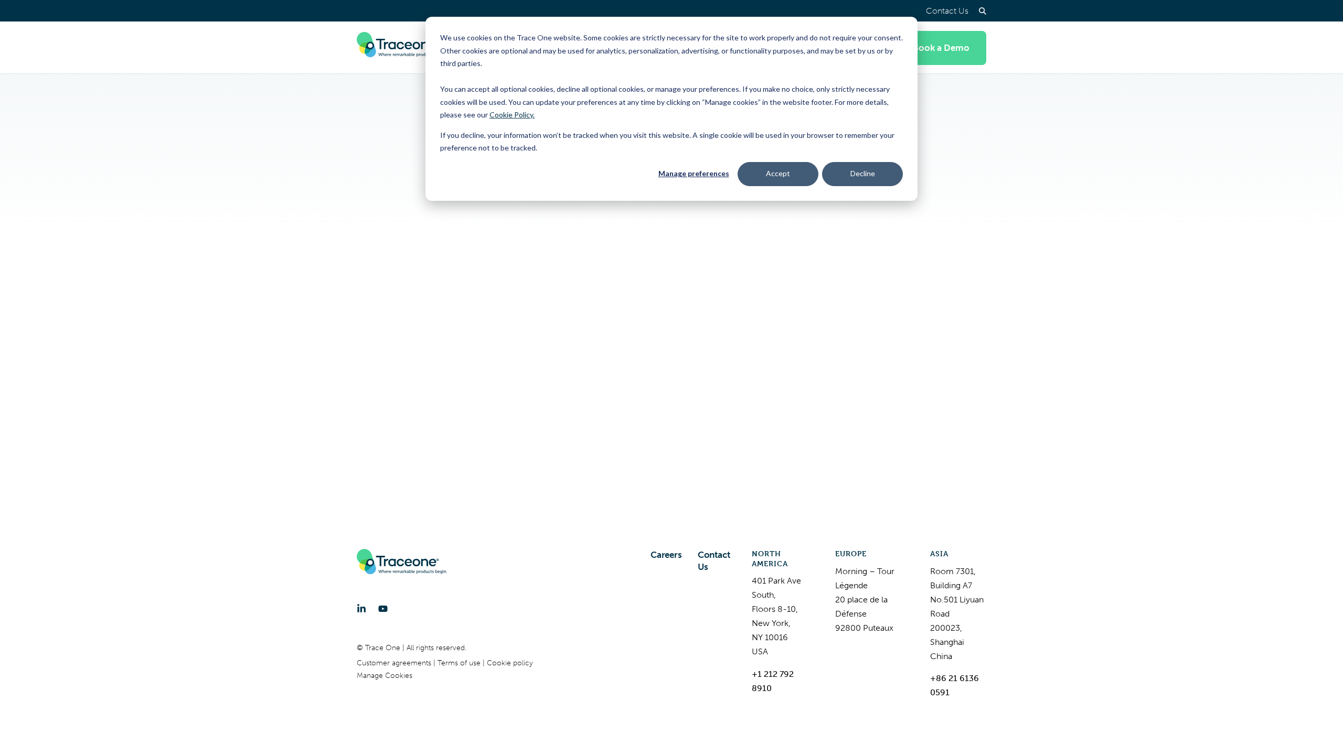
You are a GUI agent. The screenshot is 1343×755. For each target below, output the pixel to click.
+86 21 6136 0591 (954, 685)
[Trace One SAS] (401, 47)
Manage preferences (693, 173)
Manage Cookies (384, 675)
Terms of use (460, 663)
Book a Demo (941, 47)
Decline (862, 173)
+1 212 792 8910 (773, 681)
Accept (778, 173)
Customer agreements (395, 663)
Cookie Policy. (512, 114)
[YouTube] (383, 608)
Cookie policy (510, 663)
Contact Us (947, 11)
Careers (666, 554)
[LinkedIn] (361, 608)
